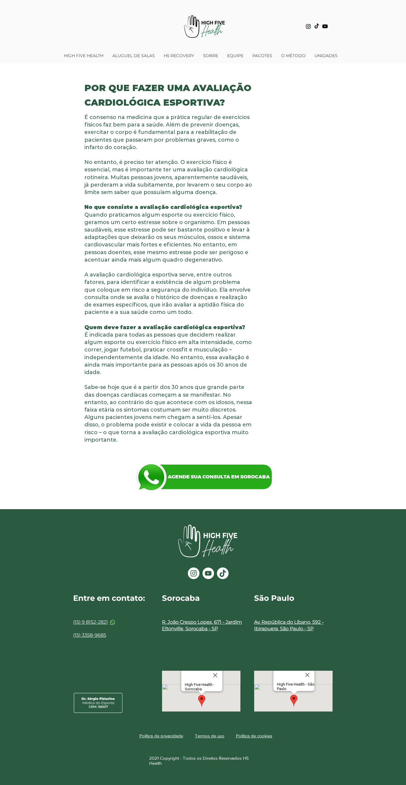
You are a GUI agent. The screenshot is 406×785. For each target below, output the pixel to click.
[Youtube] (325, 26)
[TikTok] (317, 26)
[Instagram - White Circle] (193, 573)
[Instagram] (308, 26)
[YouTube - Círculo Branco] (208, 573)
